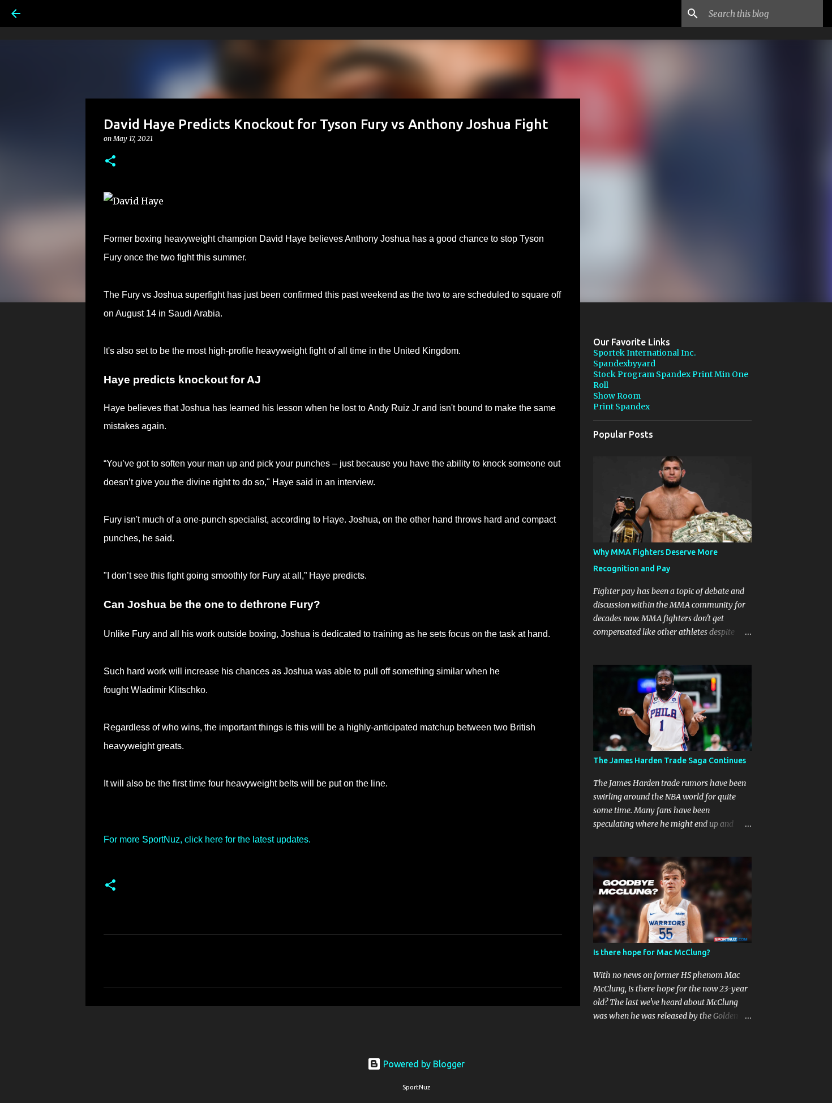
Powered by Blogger (423, 1064)
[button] (110, 161)
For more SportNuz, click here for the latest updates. (207, 839)
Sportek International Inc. (644, 353)
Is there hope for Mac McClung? (651, 952)
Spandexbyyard (624, 363)
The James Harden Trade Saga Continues (669, 760)
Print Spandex (621, 406)
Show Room (617, 396)
